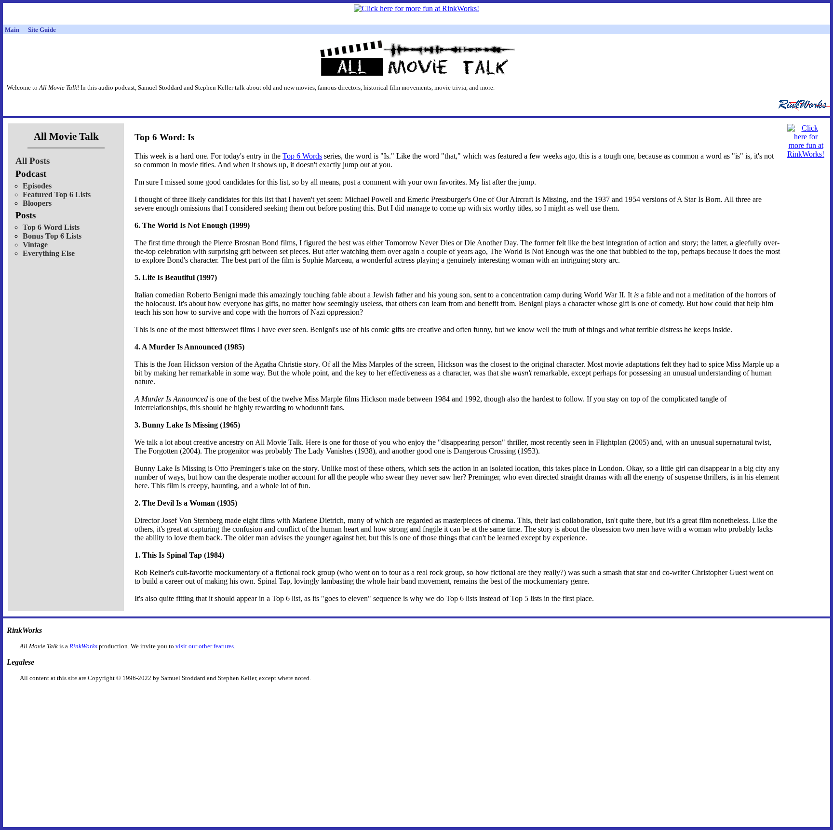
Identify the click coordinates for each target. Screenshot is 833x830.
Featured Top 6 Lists (57, 194)
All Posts (32, 161)
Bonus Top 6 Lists (52, 236)
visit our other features (204, 646)
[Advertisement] (367, 697)
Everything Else (49, 253)
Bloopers (37, 203)
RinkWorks (83, 646)
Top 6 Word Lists (51, 227)
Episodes (37, 186)
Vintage (35, 245)
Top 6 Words (302, 156)
